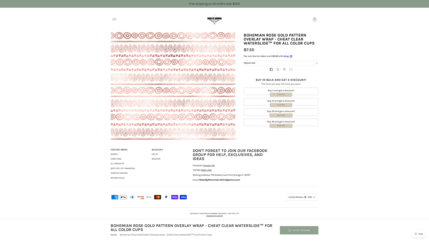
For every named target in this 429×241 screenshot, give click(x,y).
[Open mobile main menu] (114, 19)
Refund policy (118, 178)
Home (114, 234)
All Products (117, 163)
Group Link (209, 165)
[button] (271, 69)
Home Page (116, 159)
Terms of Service (119, 173)
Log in (155, 154)
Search (114, 154)
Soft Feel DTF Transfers (123, 168)
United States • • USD (300, 197)
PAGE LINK (206, 170)
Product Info (249, 63)
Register (156, 159)
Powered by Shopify (214, 216)
